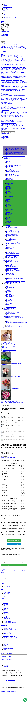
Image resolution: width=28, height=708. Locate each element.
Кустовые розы (21, 58)
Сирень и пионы (16, 402)
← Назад (3, 569)
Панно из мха (6, 128)
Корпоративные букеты (6, 653)
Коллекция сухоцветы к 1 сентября (14, 47)
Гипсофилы (22, 65)
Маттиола (23, 68)
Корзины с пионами (6, 98)
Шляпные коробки (8, 628)
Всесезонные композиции (13, 77)
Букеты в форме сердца (12, 235)
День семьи (11, 116)
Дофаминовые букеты (6, 87)
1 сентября (3, 43)
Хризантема (6, 613)
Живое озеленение (11, 123)
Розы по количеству (11, 174)
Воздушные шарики (8, 648)
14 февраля (9, 303)
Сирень (3, 72)
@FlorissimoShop (5, 35)
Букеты (2, 85)
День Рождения (7, 112)
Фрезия (18, 72)
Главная (2, 402)
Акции (2, 583)
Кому (2, 112)
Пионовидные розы (6, 58)
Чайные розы (14, 58)
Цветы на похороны (19, 116)
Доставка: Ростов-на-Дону (10, 13)
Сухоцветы (7, 72)
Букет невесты (4, 93)
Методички (3, 130)
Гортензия (5, 607)
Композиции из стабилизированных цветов (11, 125)
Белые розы (11, 55)
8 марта (21, 115)
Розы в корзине (17, 59)
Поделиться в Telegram (12, 544)
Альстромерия (4, 64)
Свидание (7, 113)
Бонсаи (24, 125)
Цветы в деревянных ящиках (15, 80)
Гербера (13, 65)
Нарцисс (5, 612)
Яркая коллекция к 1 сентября (19, 48)
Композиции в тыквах (6, 76)
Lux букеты (24, 86)
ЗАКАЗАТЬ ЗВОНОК (8, 14)
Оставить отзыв (4, 565)
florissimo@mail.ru (5, 138)
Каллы (6, 68)
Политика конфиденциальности (8, 691)
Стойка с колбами (7, 633)
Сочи (2, 22)
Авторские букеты (16, 87)
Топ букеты (3, 51)
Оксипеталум (13, 69)
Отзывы (5, 8)
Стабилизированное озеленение (9, 121)
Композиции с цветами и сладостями (15, 107)
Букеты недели (10, 252)
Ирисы (2, 68)
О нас (4, 1)
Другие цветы (21, 67)
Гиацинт (17, 65)
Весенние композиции (16, 78)
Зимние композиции (11, 230)
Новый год (16, 115)
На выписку (9, 292)
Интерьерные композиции (7, 81)
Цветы (2, 63)
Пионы (23, 69)
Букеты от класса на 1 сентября (8, 44)
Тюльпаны (13, 72)
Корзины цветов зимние (7, 95)
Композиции (4, 74)
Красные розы (4, 55)
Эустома (3, 73)
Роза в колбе (4, 126)
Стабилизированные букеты (7, 659)
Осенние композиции (17, 76)
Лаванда (10, 68)
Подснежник (4, 71)
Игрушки (5, 644)
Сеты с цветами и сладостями (13, 279)
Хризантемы (23, 72)
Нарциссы (7, 69)
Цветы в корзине (5, 94)
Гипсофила (6, 617)
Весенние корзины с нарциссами (14, 271)
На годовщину (21, 113)
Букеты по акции (7, 586)
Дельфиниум (14, 67)
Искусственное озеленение (7, 120)
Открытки (5, 645)
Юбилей (13, 112)
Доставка (5, 5)
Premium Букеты (17, 86)
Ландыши (14, 68)
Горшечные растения (6, 656)
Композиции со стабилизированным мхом (16, 322)
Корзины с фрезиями (11, 269)
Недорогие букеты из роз (7, 59)
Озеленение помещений (12, 313)
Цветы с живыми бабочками (13, 243)
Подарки (3, 82)
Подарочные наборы (8, 643)
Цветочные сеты (5, 110)
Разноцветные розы (8, 594)
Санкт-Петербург (5, 19)
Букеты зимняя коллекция (12, 255)
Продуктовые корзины (6, 103)
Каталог (3, 42)
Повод (2, 111)
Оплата (5, 4)
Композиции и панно (8, 664)
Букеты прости (14, 113)
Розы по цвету (18, 56)
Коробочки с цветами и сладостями (12, 634)
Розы (2, 54)
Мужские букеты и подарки (10, 622)
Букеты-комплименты (11, 257)
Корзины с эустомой (17, 100)
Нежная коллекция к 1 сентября (14, 153)
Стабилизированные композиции (9, 124)
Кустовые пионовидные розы (8, 56)
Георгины (8, 65)
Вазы (4, 649)
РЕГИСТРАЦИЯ (11, 17)
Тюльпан (5, 603)
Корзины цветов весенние (7, 97)
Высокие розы (4, 61)
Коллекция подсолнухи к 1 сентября (11, 45)
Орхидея (19, 69)
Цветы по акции (5, 52)
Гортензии (8, 67)
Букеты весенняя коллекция (13, 90)
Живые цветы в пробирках (12, 82)
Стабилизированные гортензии (14, 326)
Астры (21, 64)
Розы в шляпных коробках (13, 60)
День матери (10, 115)
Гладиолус (3, 67)
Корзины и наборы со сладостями (9, 108)
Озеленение (3, 119)
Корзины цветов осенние (19, 95)
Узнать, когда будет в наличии (8, 457)
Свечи (5, 650)
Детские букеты (7, 621)
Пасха (6, 116)
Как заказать (6, 3)
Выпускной (4, 115)
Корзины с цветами (8, 632)
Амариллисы (11, 64)
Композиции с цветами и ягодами (9, 106)
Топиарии (13, 128)
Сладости (3, 104)
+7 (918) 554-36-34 (5, 33)
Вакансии (5, 9)
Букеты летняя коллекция (7, 86)
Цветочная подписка (6, 117)
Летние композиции (19, 81)
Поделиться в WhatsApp (12, 540)
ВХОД (5, 17)
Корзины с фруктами (6, 102)
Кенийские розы (12, 61)
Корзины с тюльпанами (17, 98)
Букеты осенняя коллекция (11, 89)
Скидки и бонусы (7, 7)
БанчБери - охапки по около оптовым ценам (11, 50)
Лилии (19, 68)
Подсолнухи (10, 71)
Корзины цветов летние (19, 97)
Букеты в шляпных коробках (13, 232)
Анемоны (17, 64)
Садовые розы (23, 60)
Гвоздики (3, 65)
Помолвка (22, 112)
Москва (2, 21)
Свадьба (18, 112)
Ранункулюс (6, 610)
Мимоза (3, 69)
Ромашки (23, 71)
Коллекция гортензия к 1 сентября (14, 150)
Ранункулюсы (17, 71)
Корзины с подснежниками (13, 99)
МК (4, 10)
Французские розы (18, 55)
